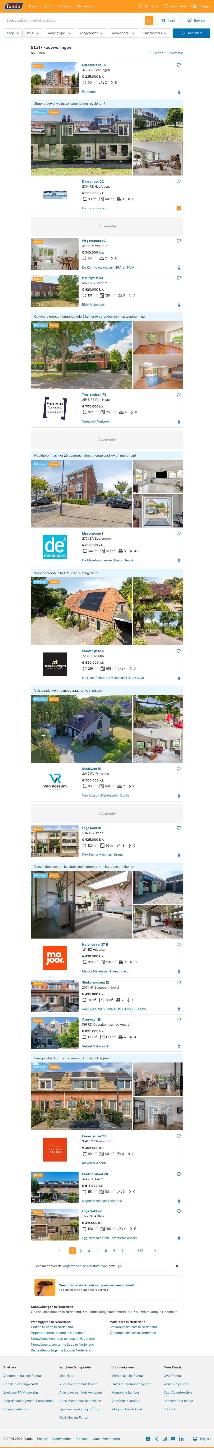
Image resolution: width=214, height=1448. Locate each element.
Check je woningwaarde (21, 1384)
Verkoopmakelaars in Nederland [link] (133, 1333)
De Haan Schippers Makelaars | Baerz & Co (113, 678)
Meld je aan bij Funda (127, 1376)
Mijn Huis (66, 1376)
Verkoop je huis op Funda (22, 1376)
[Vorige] (59, 1250)
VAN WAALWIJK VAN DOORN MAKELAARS (114, 1009)
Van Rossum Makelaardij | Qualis (105, 795)
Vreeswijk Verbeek (96, 421)
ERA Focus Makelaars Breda (102, 855)
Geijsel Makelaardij (96, 1046)
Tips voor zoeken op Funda (79, 1409)
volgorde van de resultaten (82, 1266)
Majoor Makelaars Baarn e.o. (102, 1201)
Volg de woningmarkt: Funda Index (28, 1401)
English (205, 1439)
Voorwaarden (62, 1439)
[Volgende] (155, 1250)
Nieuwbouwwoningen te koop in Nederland (63, 1339)
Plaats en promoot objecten (131, 1384)
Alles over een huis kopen (78, 1384)
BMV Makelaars (93, 305)
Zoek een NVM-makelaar (21, 1392)
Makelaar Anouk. (94, 1163)
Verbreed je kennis (125, 1401)
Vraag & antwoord (16, 1409)
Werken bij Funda (176, 1384)
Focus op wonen (94, 208)
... (131, 1251)
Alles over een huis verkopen (80, 1392)
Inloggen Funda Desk (127, 1409)
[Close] (177, 1266)
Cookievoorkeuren (106, 1439)
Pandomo (89, 92)
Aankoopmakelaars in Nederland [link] (133, 1327)
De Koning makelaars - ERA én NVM (108, 268)
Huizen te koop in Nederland (52, 1327)
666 (140, 1251)
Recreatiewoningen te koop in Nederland (61, 1350)
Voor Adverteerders (178, 1392)
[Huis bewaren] (178, 64)
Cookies (82, 1439)
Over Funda (172, 1376)
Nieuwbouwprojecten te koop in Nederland (62, 1344)
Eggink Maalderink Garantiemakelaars (109, 1238)
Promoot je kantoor (125, 1392)
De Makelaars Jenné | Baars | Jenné (108, 560)
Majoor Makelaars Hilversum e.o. (105, 971)
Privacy (42, 1439)
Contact (169, 1409)
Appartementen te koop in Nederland (58, 1333)
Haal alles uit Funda (73, 1418)
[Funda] (13, 6)
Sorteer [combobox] (168, 53)
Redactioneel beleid (178, 1401)
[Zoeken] (149, 20)
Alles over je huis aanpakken (80, 1401)
